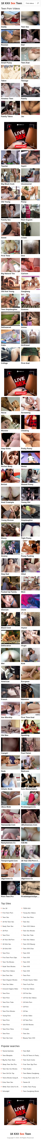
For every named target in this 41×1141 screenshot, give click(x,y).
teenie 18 (26, 1082)
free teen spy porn (30, 1064)
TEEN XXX (27, 908)
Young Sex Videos (29, 913)
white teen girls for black (11, 1087)
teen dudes (27, 1069)
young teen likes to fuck (32, 1078)
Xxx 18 (5, 908)
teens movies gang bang (11, 1078)
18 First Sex (27, 993)
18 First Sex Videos (30, 998)
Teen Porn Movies (9, 1011)
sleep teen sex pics (10, 1064)
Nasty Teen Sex (8, 926)
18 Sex (25, 1011)
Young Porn (7, 1015)
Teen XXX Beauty (29, 944)
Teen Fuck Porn (28, 984)
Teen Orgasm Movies (10, 980)
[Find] (38, 3)
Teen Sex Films (28, 917)
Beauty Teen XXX (29, 1038)
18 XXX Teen (11, 3)
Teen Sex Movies (29, 931)
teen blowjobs (7, 1055)
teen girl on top (8, 1073)
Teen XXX (26, 953)
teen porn (6, 953)
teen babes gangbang (31, 1073)
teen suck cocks (29, 1060)
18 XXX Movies (28, 1024)
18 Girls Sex (7, 944)
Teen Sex (6, 917)
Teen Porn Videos (9, 971)
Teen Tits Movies (8, 962)
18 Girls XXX (7, 948)
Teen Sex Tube (28, 935)
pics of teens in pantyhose (32, 1055)
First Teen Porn (8, 913)
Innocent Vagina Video (10, 989)
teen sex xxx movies (10, 1069)
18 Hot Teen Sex (8, 922)
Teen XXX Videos (29, 926)
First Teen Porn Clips (10, 957)
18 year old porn (8, 940)
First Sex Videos (28, 989)
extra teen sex (8, 1082)
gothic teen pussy (29, 1087)
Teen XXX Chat (28, 948)
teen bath (26, 1051)
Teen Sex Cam (8, 1038)
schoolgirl (6, 1091)
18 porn (5, 931)
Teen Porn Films (8, 1029)
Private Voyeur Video (30, 980)
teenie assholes (8, 1051)
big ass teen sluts (9, 1060)
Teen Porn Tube (8, 1002)
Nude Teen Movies (9, 966)
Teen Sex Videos (29, 940)
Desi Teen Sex (7, 975)
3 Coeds (26, 1029)
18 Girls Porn (27, 1002)
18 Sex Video (27, 1015)
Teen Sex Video (8, 984)
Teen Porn (6, 935)
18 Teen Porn (27, 1020)
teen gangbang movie (31, 1091)
